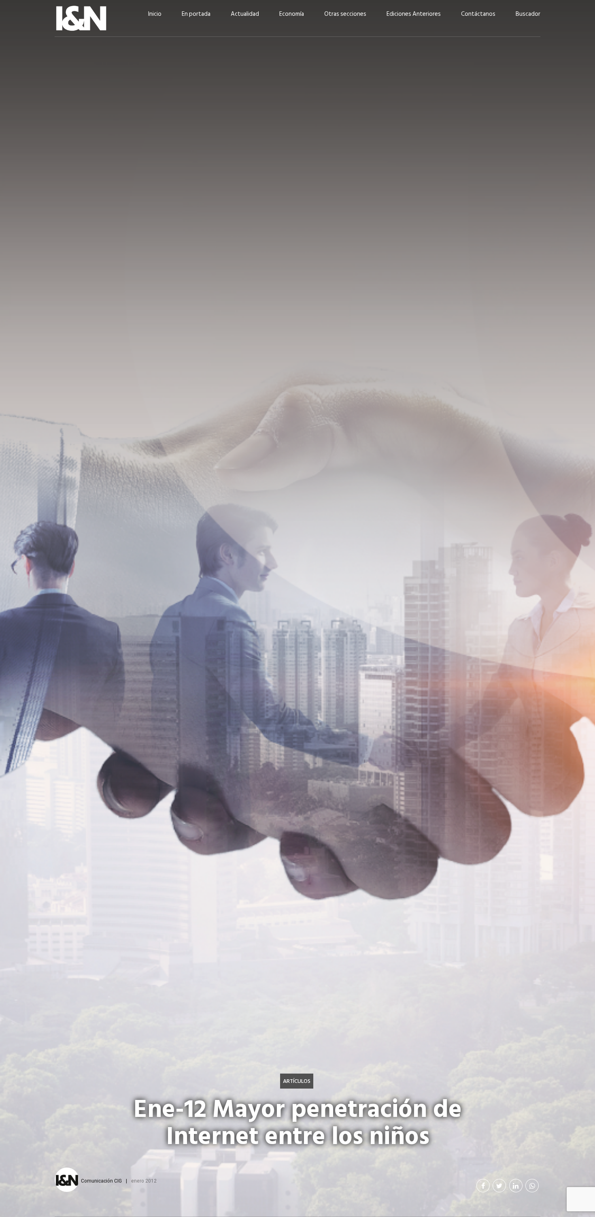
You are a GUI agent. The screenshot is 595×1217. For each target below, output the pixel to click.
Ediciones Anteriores (414, 14)
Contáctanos (478, 14)
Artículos (296, 1081)
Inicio (155, 14)
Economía (291, 14)
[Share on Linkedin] (516, 1185)
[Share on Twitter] (499, 1185)
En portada (196, 14)
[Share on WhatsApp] (532, 1185)
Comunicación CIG (101, 1180)
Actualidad (245, 14)
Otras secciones (345, 14)
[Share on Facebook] (483, 1185)
